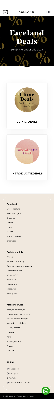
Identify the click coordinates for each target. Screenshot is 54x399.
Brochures (11, 241)
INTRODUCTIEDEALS (27, 173)
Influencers (12, 284)
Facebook (14, 369)
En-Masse (30, 396)
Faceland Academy (15, 261)
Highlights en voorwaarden (19, 314)
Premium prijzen (14, 236)
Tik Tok (12, 378)
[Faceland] (25, 12)
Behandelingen (14, 213)
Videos (10, 232)
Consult (10, 222)
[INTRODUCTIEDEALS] (27, 151)
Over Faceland (13, 209)
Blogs (9, 227)
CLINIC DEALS (27, 121)
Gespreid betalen (14, 270)
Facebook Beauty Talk (19, 382)
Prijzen (10, 257)
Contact (10, 332)
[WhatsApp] (46, 391)
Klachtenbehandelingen (18, 318)
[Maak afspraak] (5, 12)
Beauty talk (12, 293)
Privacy (10, 346)
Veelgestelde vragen (16, 309)
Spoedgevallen (14, 341)
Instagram (13, 373)
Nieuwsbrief (12, 275)
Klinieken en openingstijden (19, 266)
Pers (9, 337)
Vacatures (11, 289)
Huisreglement (13, 328)
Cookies (10, 350)
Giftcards (11, 218)
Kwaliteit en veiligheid (16, 323)
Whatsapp (11, 280)
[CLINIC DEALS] (27, 99)
